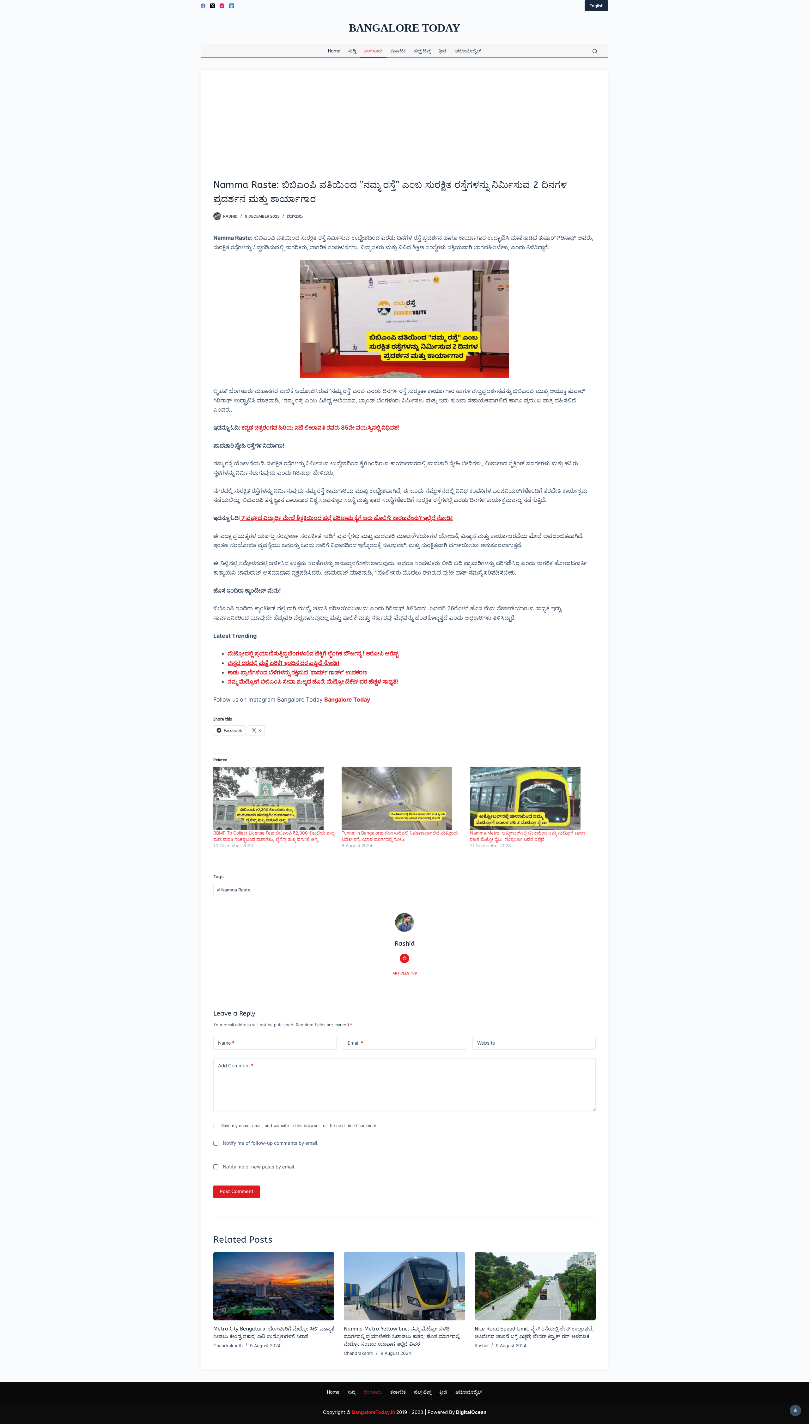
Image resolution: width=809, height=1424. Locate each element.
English (596, 5)
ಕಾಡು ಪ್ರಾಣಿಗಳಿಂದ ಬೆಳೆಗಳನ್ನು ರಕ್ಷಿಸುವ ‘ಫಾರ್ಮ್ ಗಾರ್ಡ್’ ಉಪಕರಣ (297, 672)
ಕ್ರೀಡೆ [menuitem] (443, 51)
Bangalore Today (404, 28)
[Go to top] (795, 1410)
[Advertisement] (404, 130)
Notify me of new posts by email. (259, 1167)
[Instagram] (222, 5)
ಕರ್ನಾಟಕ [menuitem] (398, 51)
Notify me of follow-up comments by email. (271, 1143)
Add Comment (235, 1066)
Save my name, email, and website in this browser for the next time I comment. (299, 1125)
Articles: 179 (404, 973)
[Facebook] (203, 5)
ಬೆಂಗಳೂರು (295, 216)
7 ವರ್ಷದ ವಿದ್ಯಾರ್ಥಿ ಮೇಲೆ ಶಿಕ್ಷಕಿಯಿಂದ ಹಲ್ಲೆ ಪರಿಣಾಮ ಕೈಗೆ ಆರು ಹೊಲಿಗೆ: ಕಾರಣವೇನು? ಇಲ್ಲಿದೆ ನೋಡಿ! (346, 518)
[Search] (595, 51)
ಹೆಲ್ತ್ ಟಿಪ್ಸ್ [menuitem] (422, 51)
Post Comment (236, 1191)
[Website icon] (404, 958)
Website (486, 1043)
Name (226, 1043)
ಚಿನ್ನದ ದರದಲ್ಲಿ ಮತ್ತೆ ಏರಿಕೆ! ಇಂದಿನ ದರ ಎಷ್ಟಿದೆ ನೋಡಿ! (283, 663)
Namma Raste (233, 889)
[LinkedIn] (231, 5)
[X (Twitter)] (212, 5)
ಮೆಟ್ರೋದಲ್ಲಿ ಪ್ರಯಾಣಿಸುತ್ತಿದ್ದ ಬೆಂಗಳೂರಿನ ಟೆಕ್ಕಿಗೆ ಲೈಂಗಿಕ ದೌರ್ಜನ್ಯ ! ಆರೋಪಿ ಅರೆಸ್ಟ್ (313, 653)
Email (355, 1043)
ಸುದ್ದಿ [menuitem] (352, 51)
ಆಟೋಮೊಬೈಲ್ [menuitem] (467, 51)
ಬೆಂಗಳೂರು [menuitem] (373, 51)
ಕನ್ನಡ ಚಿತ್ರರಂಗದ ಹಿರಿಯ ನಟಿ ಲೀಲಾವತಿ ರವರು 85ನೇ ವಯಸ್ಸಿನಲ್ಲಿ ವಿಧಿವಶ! (320, 427)
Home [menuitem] (334, 51)
